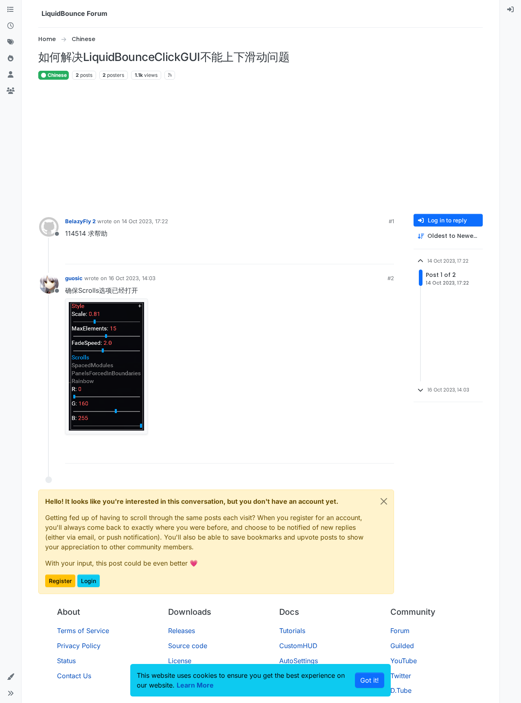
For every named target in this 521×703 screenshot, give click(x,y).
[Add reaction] (357, 254)
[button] (10, 676)
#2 (390, 278)
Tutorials (292, 631)
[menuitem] (510, 9)
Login (88, 580)
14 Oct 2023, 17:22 (145, 221)
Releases (181, 631)
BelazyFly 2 (80, 221)
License (179, 661)
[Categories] (10, 9)
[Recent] (10, 26)
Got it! (369, 680)
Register (60, 580)
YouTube (403, 661)
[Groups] (10, 91)
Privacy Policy (79, 646)
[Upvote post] (373, 254)
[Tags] (10, 42)
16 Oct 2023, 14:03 (132, 278)
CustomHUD (298, 646)
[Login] (510, 9)
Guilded (402, 646)
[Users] (10, 74)
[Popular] (10, 58)
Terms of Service (83, 631)
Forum (399, 631)
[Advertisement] (260, 147)
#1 (391, 221)
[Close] (384, 501)
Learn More (195, 685)
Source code (187, 646)
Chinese (56, 75)
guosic (74, 278)
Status (66, 661)
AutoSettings (298, 661)
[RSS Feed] (169, 75)
